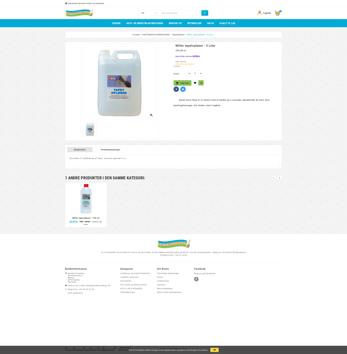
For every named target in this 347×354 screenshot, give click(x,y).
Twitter (183, 89)
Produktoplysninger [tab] (110, 150)
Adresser (161, 285)
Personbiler (125, 281)
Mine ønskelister (165, 288)
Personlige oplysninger (168, 273)
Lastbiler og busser (129, 277)
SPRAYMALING (127, 292)
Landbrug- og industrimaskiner (135, 273)
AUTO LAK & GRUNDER (131, 288)
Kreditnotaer (163, 281)
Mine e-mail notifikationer (169, 292)
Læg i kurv (182, 83)
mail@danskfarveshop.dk (98, 285)
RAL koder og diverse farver (133, 285)
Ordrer (160, 277)
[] (204, 13)
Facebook (176, 89)
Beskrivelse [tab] (80, 150)
